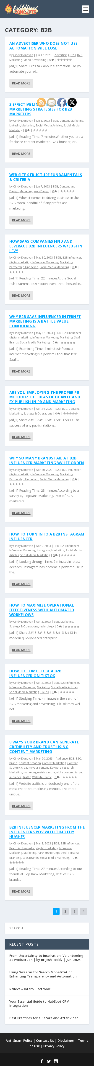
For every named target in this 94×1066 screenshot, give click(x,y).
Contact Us (45, 1040)
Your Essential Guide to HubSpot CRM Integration (39, 1003)
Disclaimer (65, 1040)
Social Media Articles (49, 125)
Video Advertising (35, 60)
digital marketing (20, 262)
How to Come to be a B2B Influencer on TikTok (35, 673)
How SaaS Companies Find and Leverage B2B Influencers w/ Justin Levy (46, 246)
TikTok (44, 692)
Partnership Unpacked (23, 267)
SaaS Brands (31, 858)
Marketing (15, 60)
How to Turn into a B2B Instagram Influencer (46, 536)
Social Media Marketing (54, 267)
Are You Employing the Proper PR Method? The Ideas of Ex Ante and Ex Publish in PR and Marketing (44, 397)
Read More (21, 83)
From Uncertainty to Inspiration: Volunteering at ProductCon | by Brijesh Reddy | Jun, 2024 (46, 957)
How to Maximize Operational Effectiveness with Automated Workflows (41, 610)
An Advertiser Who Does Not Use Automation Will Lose (43, 46)
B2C (79, 55)
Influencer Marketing (45, 262)
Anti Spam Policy (19, 1040)
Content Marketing (71, 121)
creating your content (35, 768)
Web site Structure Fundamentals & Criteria (45, 177)
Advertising (62, 55)
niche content (65, 772)
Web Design (41, 191)
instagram (43, 550)
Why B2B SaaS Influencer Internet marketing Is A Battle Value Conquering (45, 321)
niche (51, 772)
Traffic (27, 777)
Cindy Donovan (23, 55)
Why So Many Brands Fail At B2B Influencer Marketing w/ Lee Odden (46, 460)
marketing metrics (35, 772)
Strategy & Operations (38, 413)
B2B (73, 55)
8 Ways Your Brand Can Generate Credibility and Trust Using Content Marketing (44, 747)
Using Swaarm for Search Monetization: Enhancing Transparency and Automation (43, 974)
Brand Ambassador (22, 848)
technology (46, 626)
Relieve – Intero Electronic (29, 989)
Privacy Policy (54, 1046)
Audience (62, 758)
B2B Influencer (72, 257)
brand (13, 763)
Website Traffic (42, 777)
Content (74, 409)
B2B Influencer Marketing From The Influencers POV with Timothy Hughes (47, 832)
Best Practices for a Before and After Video (43, 1018)
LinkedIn (14, 125)
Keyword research (62, 768)
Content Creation (30, 763)
